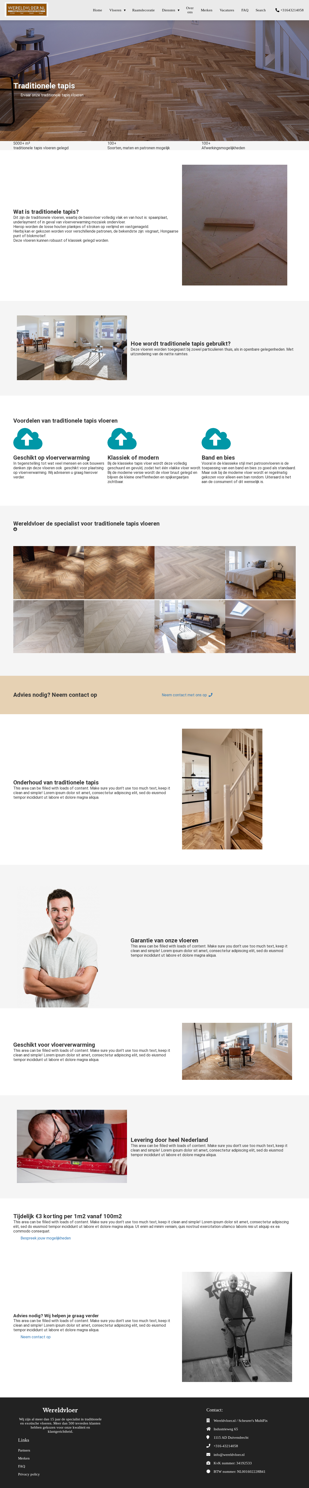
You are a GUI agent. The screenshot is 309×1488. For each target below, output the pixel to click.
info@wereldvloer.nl (229, 1455)
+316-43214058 (226, 1446)
